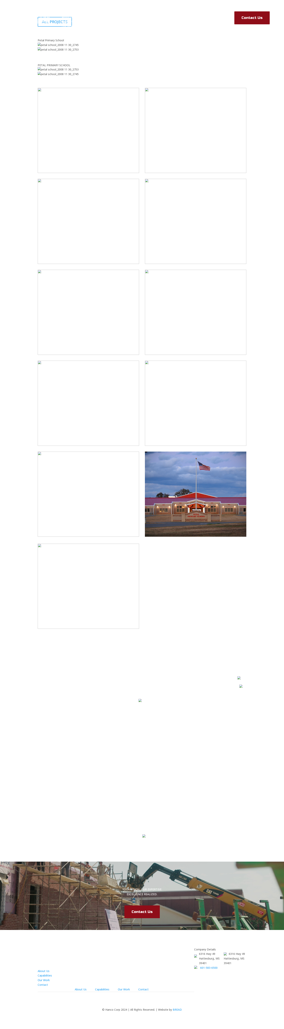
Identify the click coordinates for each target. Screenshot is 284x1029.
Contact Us (252, 17)
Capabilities (69, 21)
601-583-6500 (209, 968)
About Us (68, 17)
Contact (43, 985)
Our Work (68, 26)
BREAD (177, 1009)
